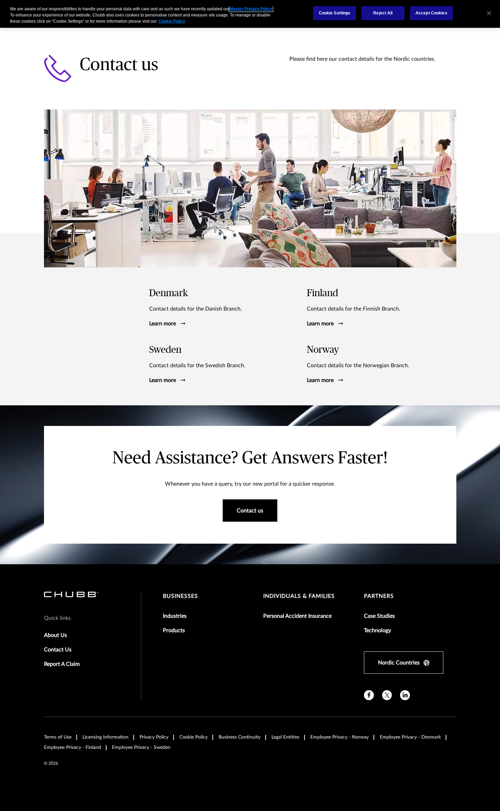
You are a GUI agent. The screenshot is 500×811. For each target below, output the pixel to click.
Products (174, 630)
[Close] (489, 13)
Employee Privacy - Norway (339, 737)
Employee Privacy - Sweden (141, 747)
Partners (379, 596)
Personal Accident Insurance (297, 616)
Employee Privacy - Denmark (410, 737)
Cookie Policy (193, 737)
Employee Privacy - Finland (72, 747)
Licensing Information (105, 737)
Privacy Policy (154, 737)
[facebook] (369, 695)
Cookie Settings (335, 13)
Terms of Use (57, 737)
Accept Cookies (431, 13)
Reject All (382, 13)
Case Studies (379, 616)
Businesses (180, 596)
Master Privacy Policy (251, 9)
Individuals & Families (299, 596)
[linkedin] (405, 695)
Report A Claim (62, 664)
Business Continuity (239, 737)
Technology (377, 630)
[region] (250, 14)
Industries (175, 616)
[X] (387, 695)
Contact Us (57, 649)
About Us (55, 635)
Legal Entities (285, 737)
